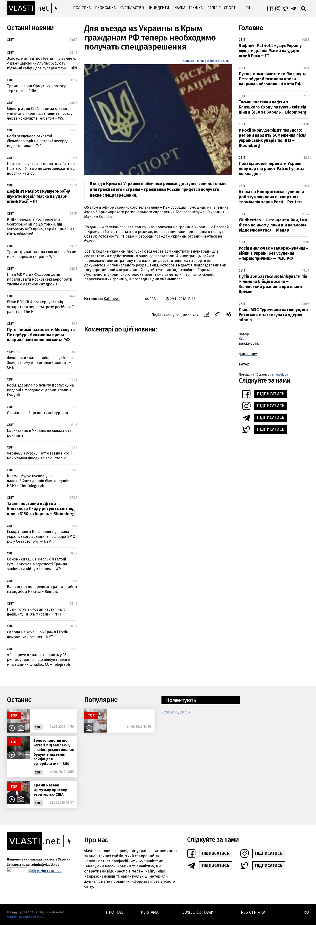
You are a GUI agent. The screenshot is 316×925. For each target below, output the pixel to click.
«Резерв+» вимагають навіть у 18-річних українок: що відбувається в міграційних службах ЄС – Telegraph (38, 660)
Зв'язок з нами (198, 912)
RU (247, 8)
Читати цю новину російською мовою (205, 60)
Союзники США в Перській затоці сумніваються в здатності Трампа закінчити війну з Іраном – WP (37, 564)
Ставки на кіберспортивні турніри (37, 413)
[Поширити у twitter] (217, 315)
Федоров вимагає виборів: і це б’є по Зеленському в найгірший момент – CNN (40, 363)
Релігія (214, 8)
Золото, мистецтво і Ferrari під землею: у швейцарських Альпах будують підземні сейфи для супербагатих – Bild (42, 63)
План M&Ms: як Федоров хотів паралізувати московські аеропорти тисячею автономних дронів (39, 279)
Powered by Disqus (175, 712)
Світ (10, 40)
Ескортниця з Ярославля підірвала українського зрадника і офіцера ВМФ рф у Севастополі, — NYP (41, 536)
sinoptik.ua (280, 375)
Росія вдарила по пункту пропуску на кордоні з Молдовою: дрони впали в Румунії (40, 390)
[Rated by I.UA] (17, 871)
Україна (13, 352)
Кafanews (112, 299)
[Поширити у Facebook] (206, 315)
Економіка (105, 8)
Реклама (149, 912)
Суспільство (132, 8)
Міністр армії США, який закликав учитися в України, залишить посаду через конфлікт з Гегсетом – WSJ (39, 113)
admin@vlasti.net (45, 865)
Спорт (229, 8)
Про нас (114, 912)
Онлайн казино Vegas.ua (25, 916)
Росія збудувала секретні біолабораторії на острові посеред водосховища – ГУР (37, 141)
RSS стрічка (253, 912)
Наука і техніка (188, 8)
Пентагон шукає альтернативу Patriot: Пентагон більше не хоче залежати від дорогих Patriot (41, 168)
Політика (82, 8)
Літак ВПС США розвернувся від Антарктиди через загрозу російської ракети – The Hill (40, 307)
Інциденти (159, 8)
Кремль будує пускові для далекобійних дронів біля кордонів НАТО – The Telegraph (38, 481)
